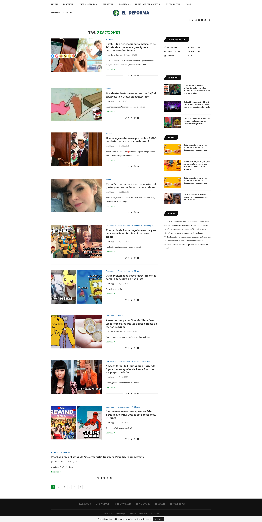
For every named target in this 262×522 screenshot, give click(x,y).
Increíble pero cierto (147, 4)
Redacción (59, 461)
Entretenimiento (124, 226)
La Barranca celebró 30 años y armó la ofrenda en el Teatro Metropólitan (197, 121)
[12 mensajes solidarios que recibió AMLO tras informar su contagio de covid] (76, 149)
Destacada (110, 226)
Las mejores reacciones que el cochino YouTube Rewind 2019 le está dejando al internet (131, 415)
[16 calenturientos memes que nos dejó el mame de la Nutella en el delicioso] (76, 104)
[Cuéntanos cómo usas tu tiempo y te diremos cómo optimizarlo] (172, 198)
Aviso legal (121, 513)
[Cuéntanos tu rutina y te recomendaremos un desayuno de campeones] (172, 149)
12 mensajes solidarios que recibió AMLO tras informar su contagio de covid (131, 139)
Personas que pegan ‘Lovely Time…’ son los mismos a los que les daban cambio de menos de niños (131, 324)
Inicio (54, 4)
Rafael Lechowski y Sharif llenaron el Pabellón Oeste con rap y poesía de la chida (197, 104)
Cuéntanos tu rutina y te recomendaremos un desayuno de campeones (195, 147)
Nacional (67, 4)
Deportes (108, 4)
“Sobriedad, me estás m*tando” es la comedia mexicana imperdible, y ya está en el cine (197, 89)
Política (124, 4)
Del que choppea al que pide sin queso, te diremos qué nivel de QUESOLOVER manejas (197, 165)
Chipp (111, 101)
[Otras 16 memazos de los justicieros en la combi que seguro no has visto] (76, 287)
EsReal (108, 180)
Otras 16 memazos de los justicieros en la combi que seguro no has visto (131, 277)
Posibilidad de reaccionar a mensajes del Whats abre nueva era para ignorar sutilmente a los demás (131, 47)
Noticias (66, 452)
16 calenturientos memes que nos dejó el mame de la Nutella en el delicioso (131, 95)
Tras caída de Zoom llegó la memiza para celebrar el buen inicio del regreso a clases (131, 233)
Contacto (155, 513)
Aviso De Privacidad (138, 513)
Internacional (88, 4)
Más (188, 4)
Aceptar (158, 519)
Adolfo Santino (115, 55)
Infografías (173, 4)
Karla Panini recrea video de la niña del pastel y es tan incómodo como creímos (131, 185)
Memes (108, 89)
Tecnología (148, 226)
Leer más (110, 69)
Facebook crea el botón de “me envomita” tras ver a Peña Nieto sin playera (97, 457)
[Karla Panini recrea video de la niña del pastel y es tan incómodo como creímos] (76, 195)
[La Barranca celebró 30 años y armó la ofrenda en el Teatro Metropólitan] (172, 122)
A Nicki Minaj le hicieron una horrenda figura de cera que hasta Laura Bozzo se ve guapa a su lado (130, 369)
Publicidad (107, 513)
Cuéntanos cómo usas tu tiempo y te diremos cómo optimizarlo (196, 197)
